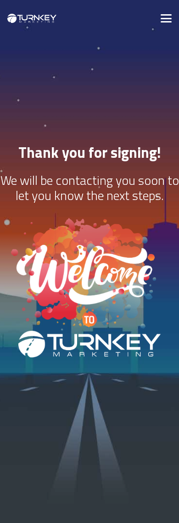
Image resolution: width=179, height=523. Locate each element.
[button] (166, 18)
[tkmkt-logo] (31, 18)
